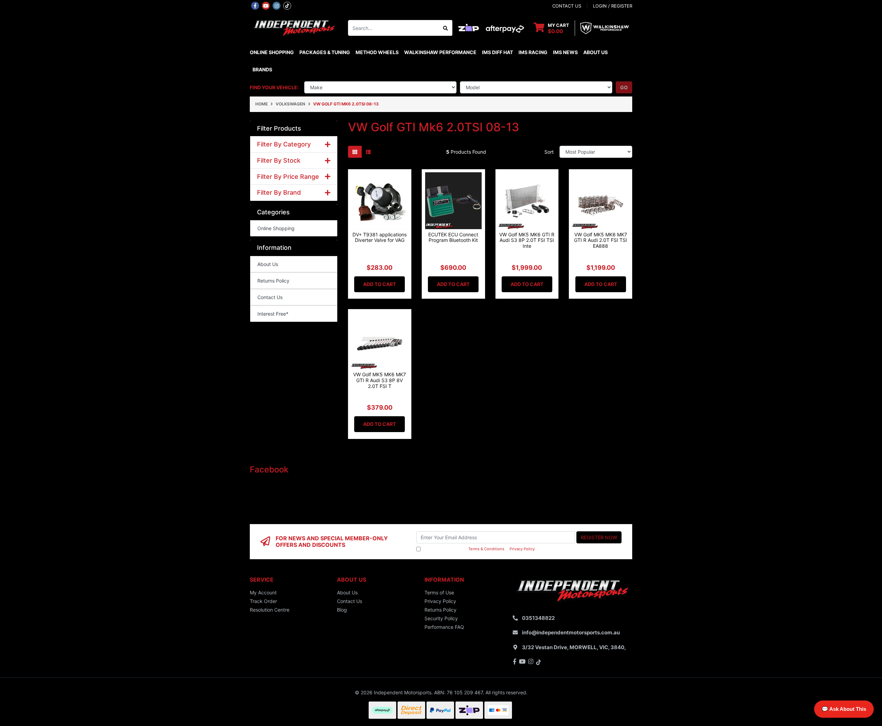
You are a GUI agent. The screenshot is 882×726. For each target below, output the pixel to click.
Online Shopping (272, 52)
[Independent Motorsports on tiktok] (287, 5)
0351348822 (538, 618)
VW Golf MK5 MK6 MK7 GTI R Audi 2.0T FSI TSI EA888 (600, 240)
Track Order (263, 601)
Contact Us (270, 297)
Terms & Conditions (486, 548)
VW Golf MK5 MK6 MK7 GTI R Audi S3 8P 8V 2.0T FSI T (379, 380)
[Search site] (445, 28)
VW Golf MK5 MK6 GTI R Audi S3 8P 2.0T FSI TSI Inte (526, 240)
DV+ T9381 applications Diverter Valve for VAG (379, 237)
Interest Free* (272, 314)
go (624, 87)
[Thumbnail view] (355, 152)
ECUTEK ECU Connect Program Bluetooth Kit (453, 237)
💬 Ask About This (844, 709)
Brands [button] (262, 69)
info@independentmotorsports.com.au (571, 632)
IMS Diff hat (497, 52)
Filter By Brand (279, 192)
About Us (595, 52)
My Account (263, 592)
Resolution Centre (269, 610)
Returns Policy (273, 281)
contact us (566, 6)
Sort (549, 152)
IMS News (565, 52)
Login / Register (612, 6)
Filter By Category (284, 144)
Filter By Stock (278, 160)
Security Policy (441, 618)
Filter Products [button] (279, 128)
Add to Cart (379, 284)
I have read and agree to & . (479, 548)
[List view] (368, 152)
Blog (342, 610)
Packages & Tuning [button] (324, 52)
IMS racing (533, 52)
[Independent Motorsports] (294, 27)
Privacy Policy (522, 548)
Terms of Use (439, 592)
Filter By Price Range (288, 176)
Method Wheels (377, 52)
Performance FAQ (444, 627)
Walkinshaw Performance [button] (440, 52)
